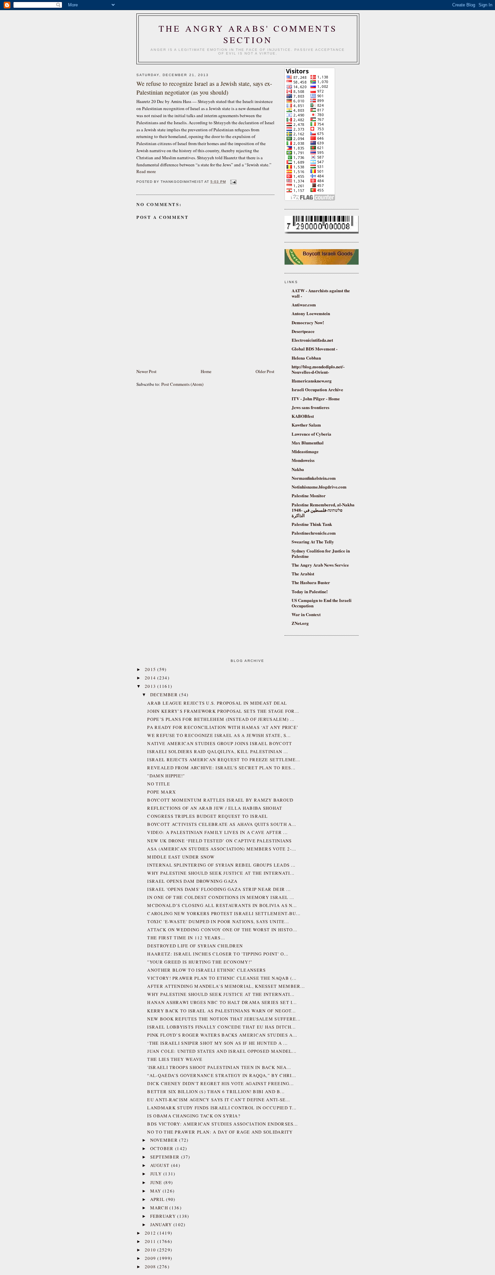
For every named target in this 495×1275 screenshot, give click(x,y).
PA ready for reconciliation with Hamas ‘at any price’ (222, 727)
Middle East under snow (180, 857)
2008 (151, 1267)
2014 (151, 678)
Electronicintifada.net (312, 340)
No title (158, 784)
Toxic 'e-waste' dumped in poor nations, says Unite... (218, 921)
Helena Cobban (306, 358)
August (160, 1165)
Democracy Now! (308, 322)
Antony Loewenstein (311, 313)
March (160, 1208)
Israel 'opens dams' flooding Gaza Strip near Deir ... (219, 889)
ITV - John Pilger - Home (316, 398)
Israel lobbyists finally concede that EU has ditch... (221, 1027)
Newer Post (146, 371)
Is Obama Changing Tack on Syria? (193, 1116)
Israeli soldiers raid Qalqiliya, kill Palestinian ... (217, 751)
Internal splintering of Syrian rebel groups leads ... (221, 865)
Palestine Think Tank (312, 524)
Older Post (265, 371)
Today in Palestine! (310, 591)
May (156, 1191)
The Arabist (303, 573)
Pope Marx (161, 792)
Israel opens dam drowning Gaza (192, 881)
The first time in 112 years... (186, 938)
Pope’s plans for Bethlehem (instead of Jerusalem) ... (220, 719)
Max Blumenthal (308, 442)
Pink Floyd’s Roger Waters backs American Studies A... (222, 1035)
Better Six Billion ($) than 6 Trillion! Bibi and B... (216, 1091)
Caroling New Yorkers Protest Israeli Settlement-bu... (223, 913)
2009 (151, 1258)
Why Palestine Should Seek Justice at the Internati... (220, 994)
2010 (151, 1250)
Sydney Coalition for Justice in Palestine (321, 553)
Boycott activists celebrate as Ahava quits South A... (221, 824)
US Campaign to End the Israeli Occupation (322, 603)
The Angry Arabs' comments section (248, 34)
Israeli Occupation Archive (317, 389)
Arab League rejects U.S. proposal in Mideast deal (217, 703)
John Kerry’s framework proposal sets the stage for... (223, 711)
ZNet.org (300, 623)
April (158, 1199)
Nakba (298, 469)
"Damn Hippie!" (166, 776)
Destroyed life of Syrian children (195, 946)
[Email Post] (232, 181)
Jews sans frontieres (310, 407)
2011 (151, 1241)
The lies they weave (174, 1059)
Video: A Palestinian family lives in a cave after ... (217, 832)
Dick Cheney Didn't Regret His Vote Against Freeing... (220, 1083)
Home (206, 371)
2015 (151, 669)
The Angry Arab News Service (320, 565)
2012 (151, 1233)
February (163, 1216)
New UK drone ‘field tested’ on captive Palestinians (219, 841)
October (162, 1148)
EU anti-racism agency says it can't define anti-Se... (218, 1100)
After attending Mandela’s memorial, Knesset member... (226, 986)
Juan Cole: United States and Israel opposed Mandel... (221, 1051)
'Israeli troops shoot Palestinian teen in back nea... (219, 1067)
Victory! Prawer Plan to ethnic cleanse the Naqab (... (221, 978)
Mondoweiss (303, 460)
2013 (151, 686)
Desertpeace (303, 331)
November (164, 1140)
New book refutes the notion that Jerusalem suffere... (223, 1019)
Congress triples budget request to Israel (207, 816)
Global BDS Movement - (314, 348)
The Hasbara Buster (311, 582)
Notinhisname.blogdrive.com (319, 486)
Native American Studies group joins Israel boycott (219, 743)
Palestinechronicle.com (314, 533)
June (157, 1182)
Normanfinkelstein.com (314, 478)
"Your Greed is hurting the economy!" (199, 962)
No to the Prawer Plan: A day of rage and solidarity (220, 1132)
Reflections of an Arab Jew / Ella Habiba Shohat (214, 808)
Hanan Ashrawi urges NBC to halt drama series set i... (222, 1002)
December (164, 695)
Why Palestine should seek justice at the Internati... (220, 873)
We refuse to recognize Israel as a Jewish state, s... (219, 735)
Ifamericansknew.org (312, 380)
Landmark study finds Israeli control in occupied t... (221, 1108)
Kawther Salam (306, 425)
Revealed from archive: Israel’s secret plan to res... (221, 768)
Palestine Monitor (309, 495)
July (157, 1174)
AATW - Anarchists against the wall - (321, 293)
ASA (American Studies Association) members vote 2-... (221, 849)
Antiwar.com (304, 304)
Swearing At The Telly (313, 541)
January (161, 1224)
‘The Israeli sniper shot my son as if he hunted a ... (217, 1043)
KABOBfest (303, 416)
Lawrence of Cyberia (311, 434)
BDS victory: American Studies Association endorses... (222, 1124)
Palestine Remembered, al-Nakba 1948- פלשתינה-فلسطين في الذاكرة (323, 509)
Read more (146, 171)
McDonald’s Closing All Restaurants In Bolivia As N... (222, 905)
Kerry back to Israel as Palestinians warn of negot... (221, 1011)
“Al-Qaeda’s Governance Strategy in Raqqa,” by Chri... (221, 1075)
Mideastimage (305, 451)
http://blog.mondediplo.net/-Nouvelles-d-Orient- (318, 369)
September (165, 1157)
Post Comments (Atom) (182, 384)
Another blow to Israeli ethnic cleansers (206, 970)
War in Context (306, 614)
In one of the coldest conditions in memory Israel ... (220, 897)
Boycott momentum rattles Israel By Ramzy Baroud (220, 800)
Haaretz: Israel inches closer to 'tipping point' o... (217, 954)
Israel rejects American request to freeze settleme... (223, 760)
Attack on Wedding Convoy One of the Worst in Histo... (222, 930)
